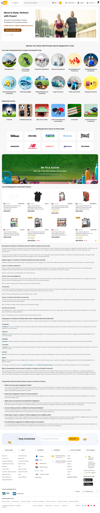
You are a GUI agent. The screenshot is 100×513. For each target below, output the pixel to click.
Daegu (69, 464)
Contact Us (5, 458)
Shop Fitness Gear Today (14, 27)
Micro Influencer (6, 477)
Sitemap (4, 466)
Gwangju (69, 469)
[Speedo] (50, 146)
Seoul (68, 456)
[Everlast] (85, 136)
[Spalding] (32, 136)
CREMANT (70, 203)
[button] (70, 3)
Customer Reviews (23, 461)
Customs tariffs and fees (9, 471)
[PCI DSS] (5, 493)
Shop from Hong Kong (38, 501)
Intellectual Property (8, 464)
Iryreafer (22, 229)
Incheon (69, 461)
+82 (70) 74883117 (90, 473)
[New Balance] (32, 146)
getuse (46, 203)
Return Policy (22, 464)
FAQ (19, 466)
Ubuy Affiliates (22, 477)
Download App (22, 456)
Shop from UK (15, 501)
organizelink (93, 229)
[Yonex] (50, 136)
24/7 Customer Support (91, 458)
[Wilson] (15, 136)
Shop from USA (6, 501)
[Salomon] (85, 146)
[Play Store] (88, 485)
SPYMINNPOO (93, 203)
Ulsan (68, 474)
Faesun (46, 229)
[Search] (60, 2)
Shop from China (50, 501)
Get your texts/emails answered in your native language (91, 464)
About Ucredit (22, 469)
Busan (69, 458)
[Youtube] (88, 506)
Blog (19, 474)
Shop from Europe (73, 501)
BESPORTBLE (21, 203)
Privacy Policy (48, 505)
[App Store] (88, 480)
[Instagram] (85, 506)
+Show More (38, 477)
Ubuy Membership (7, 479)
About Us (4, 456)
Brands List (21, 458)
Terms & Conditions (37, 505)
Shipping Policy (6, 474)
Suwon (69, 471)
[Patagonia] (15, 146)
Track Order (5, 469)
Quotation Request (7, 461)
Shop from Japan (25, 501)
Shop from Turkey (62, 501)
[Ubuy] (4, 2)
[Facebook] (83, 506)
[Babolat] (67, 146)
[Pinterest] (94, 506)
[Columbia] (67, 136)
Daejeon (69, 466)
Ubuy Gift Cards (22, 471)
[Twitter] (91, 506)
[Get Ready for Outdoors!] (65, 23)
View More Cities (72, 477)
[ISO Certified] (17, 493)
